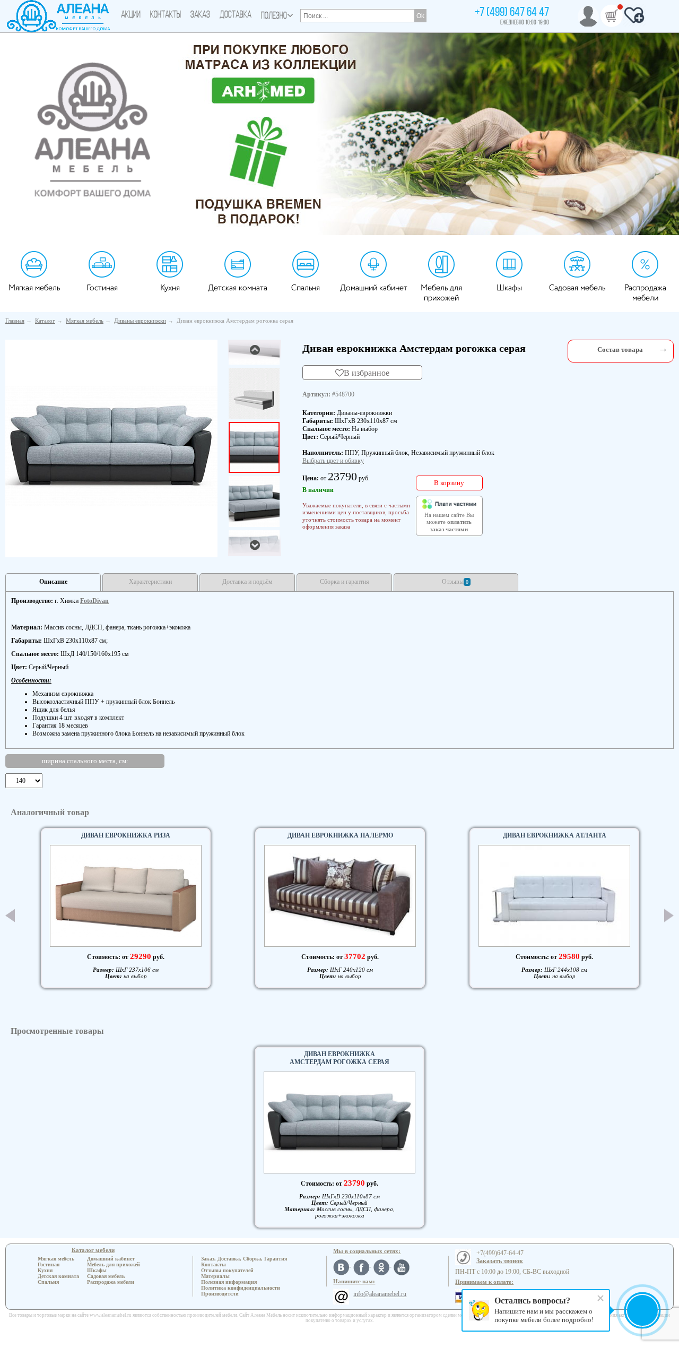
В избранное (366, 372)
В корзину (449, 483)
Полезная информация (229, 1282)
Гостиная (102, 288)
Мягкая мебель (34, 288)
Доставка (235, 15)
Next (669, 915)
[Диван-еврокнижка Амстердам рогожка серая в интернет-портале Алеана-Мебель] (111, 446)
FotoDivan (94, 601)
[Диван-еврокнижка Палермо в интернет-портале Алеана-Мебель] (340, 895)
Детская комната (237, 288)
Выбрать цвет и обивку (333, 460)
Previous (10, 915)
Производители (220, 1294)
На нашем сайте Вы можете (449, 522)
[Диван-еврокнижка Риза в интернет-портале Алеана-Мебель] (125, 896)
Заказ (200, 15)
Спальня (305, 288)
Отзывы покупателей (227, 1270)
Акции (131, 15)
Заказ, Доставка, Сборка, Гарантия (244, 1259)
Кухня (170, 288)
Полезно (274, 16)
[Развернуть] (663, 348)
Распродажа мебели (645, 293)
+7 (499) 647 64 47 (512, 12)
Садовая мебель (577, 288)
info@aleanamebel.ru (379, 1294)
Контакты (165, 15)
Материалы (215, 1276)
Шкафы (509, 288)
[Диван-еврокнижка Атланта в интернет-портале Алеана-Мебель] (554, 895)
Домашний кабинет (373, 288)
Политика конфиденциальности (240, 1288)
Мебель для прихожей (441, 293)
